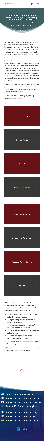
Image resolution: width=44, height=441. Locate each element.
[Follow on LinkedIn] (18, 429)
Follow (24, 429)
